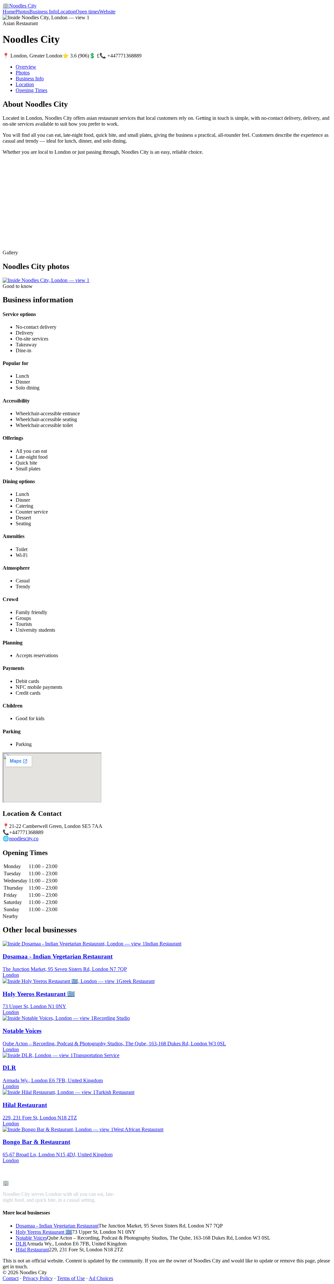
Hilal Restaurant (32, 1249)
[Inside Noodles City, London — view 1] (46, 280)
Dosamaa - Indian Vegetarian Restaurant (57, 1226)
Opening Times (31, 90)
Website (107, 11)
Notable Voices (31, 1238)
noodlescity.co (23, 838)
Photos (22, 11)
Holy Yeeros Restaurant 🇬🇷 (44, 1232)
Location (66, 11)
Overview (26, 67)
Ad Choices (101, 1278)
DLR (21, 1243)
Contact (11, 1278)
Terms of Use (71, 1278)
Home (9, 11)
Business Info (43, 11)
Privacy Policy (38, 1278)
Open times (87, 11)
